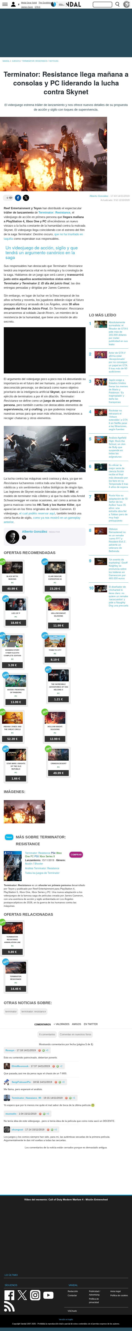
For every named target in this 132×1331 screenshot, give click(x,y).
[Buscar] (117, 4)
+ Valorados (61, 1024)
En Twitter (91, 1024)
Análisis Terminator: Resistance (42, 868)
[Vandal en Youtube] (48, 1295)
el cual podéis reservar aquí (37, 513)
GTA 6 (37, 7)
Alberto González (99, 196)
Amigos (76, 1024)
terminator (11, 1011)
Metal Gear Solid (29, 3)
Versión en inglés (66, 1319)
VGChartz (72, 1311)
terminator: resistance (33, 1011)
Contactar (72, 1295)
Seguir (9, 837)
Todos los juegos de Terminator (42, 873)
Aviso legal (115, 1291)
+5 (73, 1097)
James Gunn (27, 7)
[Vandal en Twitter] (22, 1295)
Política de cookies (119, 1295)
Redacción (73, 1291)
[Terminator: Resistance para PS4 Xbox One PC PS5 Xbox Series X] (13, 865)
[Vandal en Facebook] (9, 1295)
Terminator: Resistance (54, 212)
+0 (46, 1050)
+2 (60, 1066)
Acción (28, 863)
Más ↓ (61, 4)
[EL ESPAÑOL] (126, 4)
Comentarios (42, 1024)
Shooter (38, 863)
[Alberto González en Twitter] (24, 537)
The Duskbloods (46, 3)
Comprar (76, 855)
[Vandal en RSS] (9, 1306)
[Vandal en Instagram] (35, 1295)
